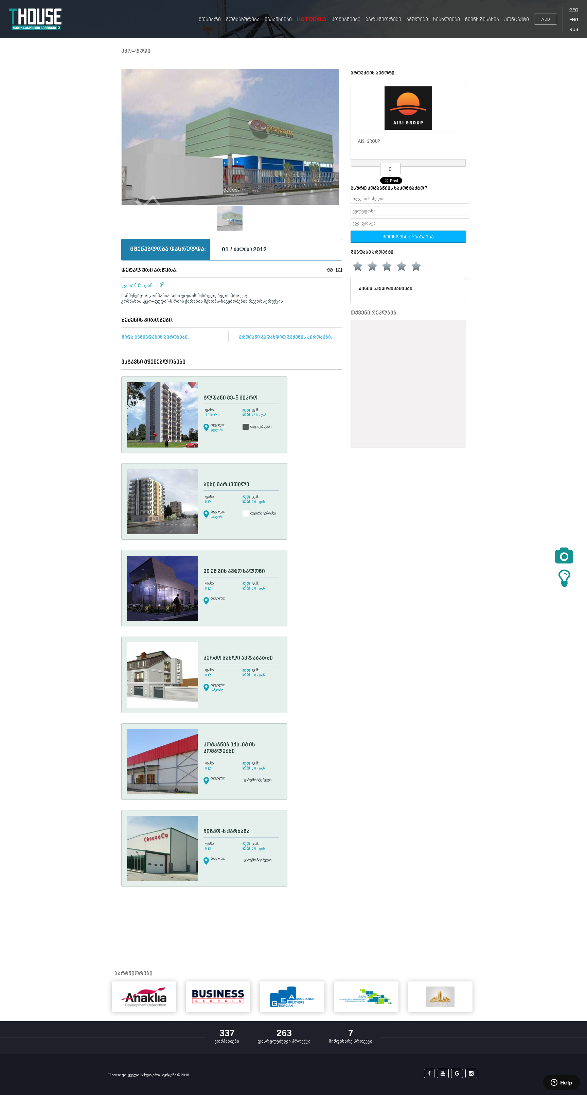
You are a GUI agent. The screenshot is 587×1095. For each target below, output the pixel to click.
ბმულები (417, 20)
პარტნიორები (383, 20)
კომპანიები (346, 20)
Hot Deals (311, 19)
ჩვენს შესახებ (482, 20)
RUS (573, 29)
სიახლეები (446, 20)
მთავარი (210, 20)
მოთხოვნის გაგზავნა (408, 237)
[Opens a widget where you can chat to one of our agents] (561, 1083)
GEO (573, 9)
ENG (573, 19)
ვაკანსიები (278, 20)
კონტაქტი (516, 20)
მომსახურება (243, 20)
